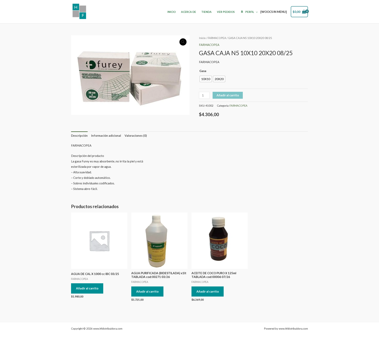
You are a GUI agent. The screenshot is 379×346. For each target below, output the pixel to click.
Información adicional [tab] (106, 135)
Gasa (202, 71)
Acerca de (188, 11)
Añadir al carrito (228, 95)
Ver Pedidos (226, 11)
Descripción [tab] (79, 135)
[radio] (206, 79)
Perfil (249, 11)
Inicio (171, 11)
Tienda (206, 11)
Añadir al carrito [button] (87, 288)
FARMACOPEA (217, 38)
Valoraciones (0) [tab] (136, 135)
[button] (183, 42)
